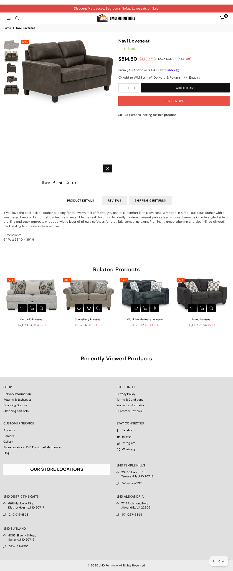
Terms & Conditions (129, 399)
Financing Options (15, 405)
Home (7, 28)
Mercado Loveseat (32, 319)
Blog (6, 453)
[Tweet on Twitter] (61, 182)
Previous (24, 107)
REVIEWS (114, 200)
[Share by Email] (74, 182)
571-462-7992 (132, 483)
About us (9, 430)
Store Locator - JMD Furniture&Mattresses (32, 447)
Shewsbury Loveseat (88, 319)
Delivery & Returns (167, 77)
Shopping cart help (16, 411)
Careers (8, 436)
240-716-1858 (18, 514)
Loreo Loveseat (202, 319)
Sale (25, 41)
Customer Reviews (129, 411)
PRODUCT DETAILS (80, 200)
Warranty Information (130, 405)
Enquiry (194, 77)
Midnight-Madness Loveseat (145, 319)
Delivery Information (17, 394)
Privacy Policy (125, 394)
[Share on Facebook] (54, 182)
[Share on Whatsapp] (67, 182)
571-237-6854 (132, 514)
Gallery (8, 442)
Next (111, 107)
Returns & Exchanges (17, 399)
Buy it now (174, 101)
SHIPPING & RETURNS (150, 200)
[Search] (17, 18)
